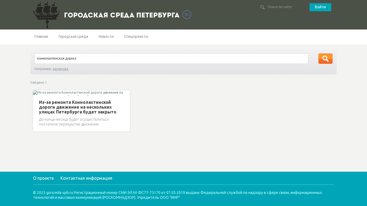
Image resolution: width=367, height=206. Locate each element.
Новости (106, 36)
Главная (41, 36)
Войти (320, 7)
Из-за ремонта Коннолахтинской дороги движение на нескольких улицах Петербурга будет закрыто (77, 107)
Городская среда (73, 36)
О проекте (43, 178)
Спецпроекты (136, 36)
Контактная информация (86, 178)
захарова (60, 69)
